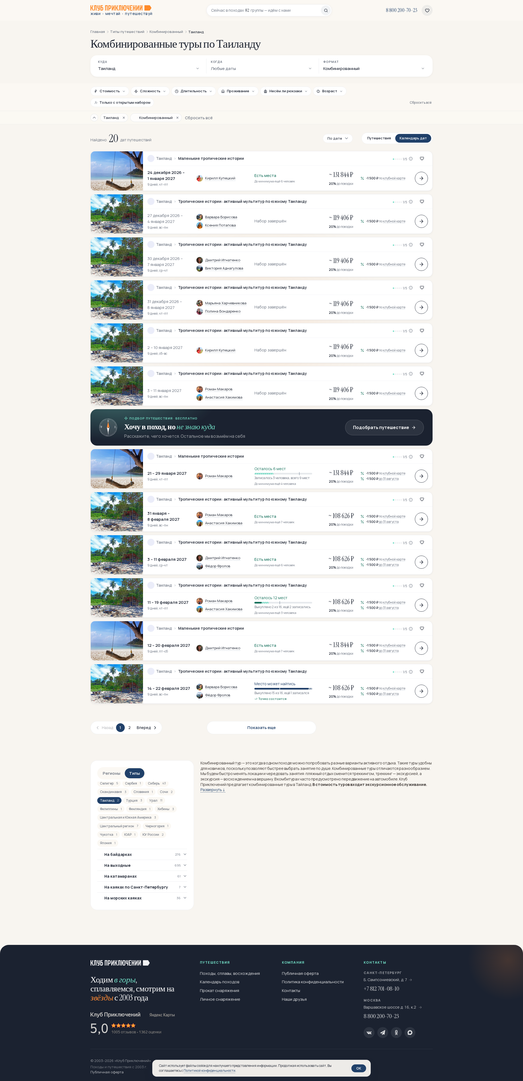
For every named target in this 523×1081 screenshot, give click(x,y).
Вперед (144, 727)
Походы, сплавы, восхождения (230, 973)
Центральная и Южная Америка (128, 817)
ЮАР (129, 834)
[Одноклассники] (396, 1032)
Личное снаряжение (220, 999)
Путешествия (379, 138)
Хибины (165, 809)
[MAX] (410, 1032)
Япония (107, 843)
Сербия (133, 783)
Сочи (166, 791)
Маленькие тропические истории (211, 158)
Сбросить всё (420, 102)
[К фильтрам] (94, 117)
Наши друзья (294, 999)
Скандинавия (113, 791)
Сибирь (157, 783)
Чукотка (108, 834)
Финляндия (139, 809)
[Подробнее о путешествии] (421, 178)
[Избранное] (427, 10)
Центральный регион (119, 826)
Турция (134, 800)
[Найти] (326, 10)
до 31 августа (389, 478)
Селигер (109, 783)
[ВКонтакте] (369, 1032)
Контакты (291, 990)
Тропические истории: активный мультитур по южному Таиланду (242, 201)
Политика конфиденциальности (313, 982)
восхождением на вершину (248, 779)
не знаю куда (196, 427)
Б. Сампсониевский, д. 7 (385, 979)
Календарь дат (413, 138)
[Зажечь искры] (510, 958)
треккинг (384, 773)
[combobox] (266, 10)
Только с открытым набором (124, 102)
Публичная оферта (300, 973)
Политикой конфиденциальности (209, 1070)
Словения (143, 791)
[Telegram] (382, 1032)
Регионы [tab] (111, 773)
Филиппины (111, 809)
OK (358, 1068)
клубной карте (394, 178)
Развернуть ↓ (212, 789)
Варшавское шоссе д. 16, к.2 (390, 1007)
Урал (155, 800)
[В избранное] (422, 158)
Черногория (156, 826)
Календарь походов (219, 982)
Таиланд (164, 158)
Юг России (152, 834)
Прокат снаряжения (219, 990)
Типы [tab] (134, 773)
